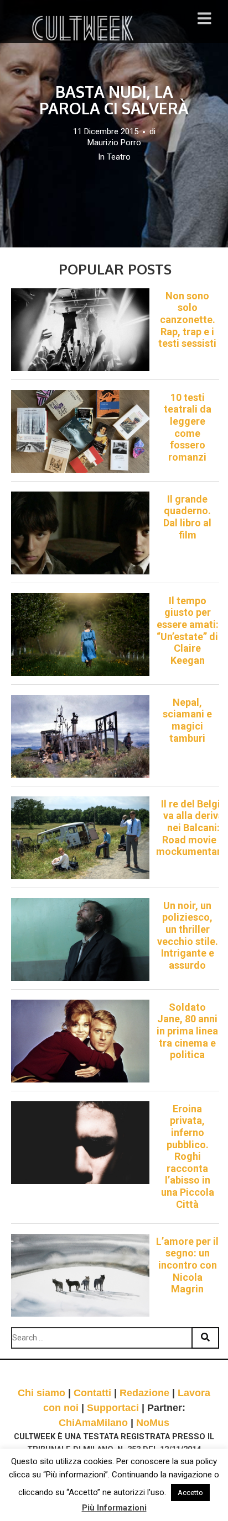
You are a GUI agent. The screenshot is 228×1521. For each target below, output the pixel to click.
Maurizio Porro (114, 142)
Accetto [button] (190, 1492)
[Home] (84, 28)
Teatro (119, 157)
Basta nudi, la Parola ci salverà (114, 100)
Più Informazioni (114, 1508)
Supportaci (113, 1407)
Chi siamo (41, 1392)
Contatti (92, 1392)
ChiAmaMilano (93, 1422)
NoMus (152, 1422)
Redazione (144, 1392)
